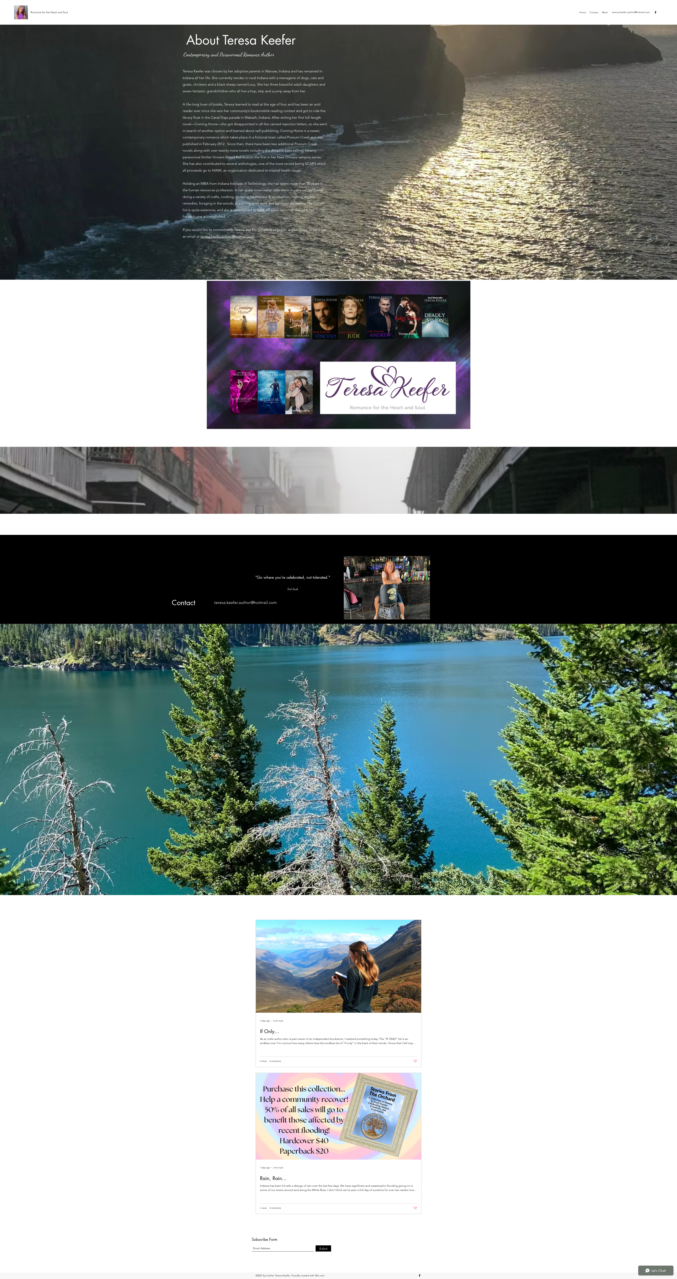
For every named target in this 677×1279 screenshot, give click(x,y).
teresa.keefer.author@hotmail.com (631, 12)
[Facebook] (655, 12)
